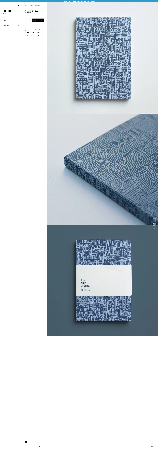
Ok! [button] (152, 446)
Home (26, 5)
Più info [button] (42, 446)
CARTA (31, 5)
